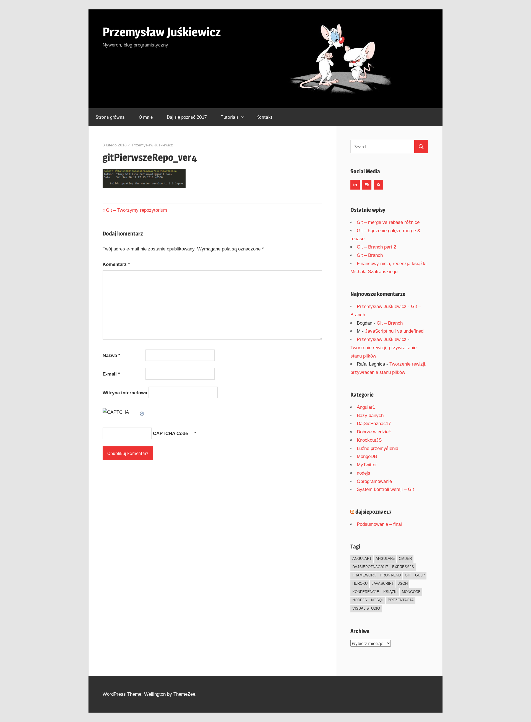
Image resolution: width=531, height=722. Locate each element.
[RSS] (378, 185)
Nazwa (111, 355)
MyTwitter (367, 464)
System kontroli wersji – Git (385, 489)
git (408, 575)
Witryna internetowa (125, 392)
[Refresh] (142, 412)
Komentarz (116, 264)
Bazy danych (370, 415)
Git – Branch (370, 255)
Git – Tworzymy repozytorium (136, 210)
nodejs (363, 473)
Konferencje (365, 592)
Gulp (420, 575)
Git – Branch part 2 (376, 247)
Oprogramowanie (374, 481)
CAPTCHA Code (170, 433)
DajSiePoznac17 (374, 423)
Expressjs (403, 567)
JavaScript (383, 583)
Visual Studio (366, 608)
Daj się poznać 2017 (187, 117)
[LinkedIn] (355, 185)
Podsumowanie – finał (379, 524)
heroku (360, 583)
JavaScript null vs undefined (394, 331)
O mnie (146, 117)
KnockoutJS (369, 440)
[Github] (366, 185)
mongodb (411, 592)
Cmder (405, 559)
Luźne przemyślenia (377, 448)
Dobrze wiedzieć (374, 431)
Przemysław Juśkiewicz (162, 31)
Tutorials (229, 117)
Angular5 (385, 559)
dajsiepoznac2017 (370, 567)
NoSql (377, 600)
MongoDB (367, 456)
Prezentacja (401, 600)
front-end (390, 575)
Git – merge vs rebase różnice (388, 222)
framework (364, 575)
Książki (390, 592)
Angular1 (366, 407)
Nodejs (359, 600)
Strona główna (110, 117)
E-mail (111, 374)
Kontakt (264, 117)
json (403, 583)
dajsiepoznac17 (373, 511)
